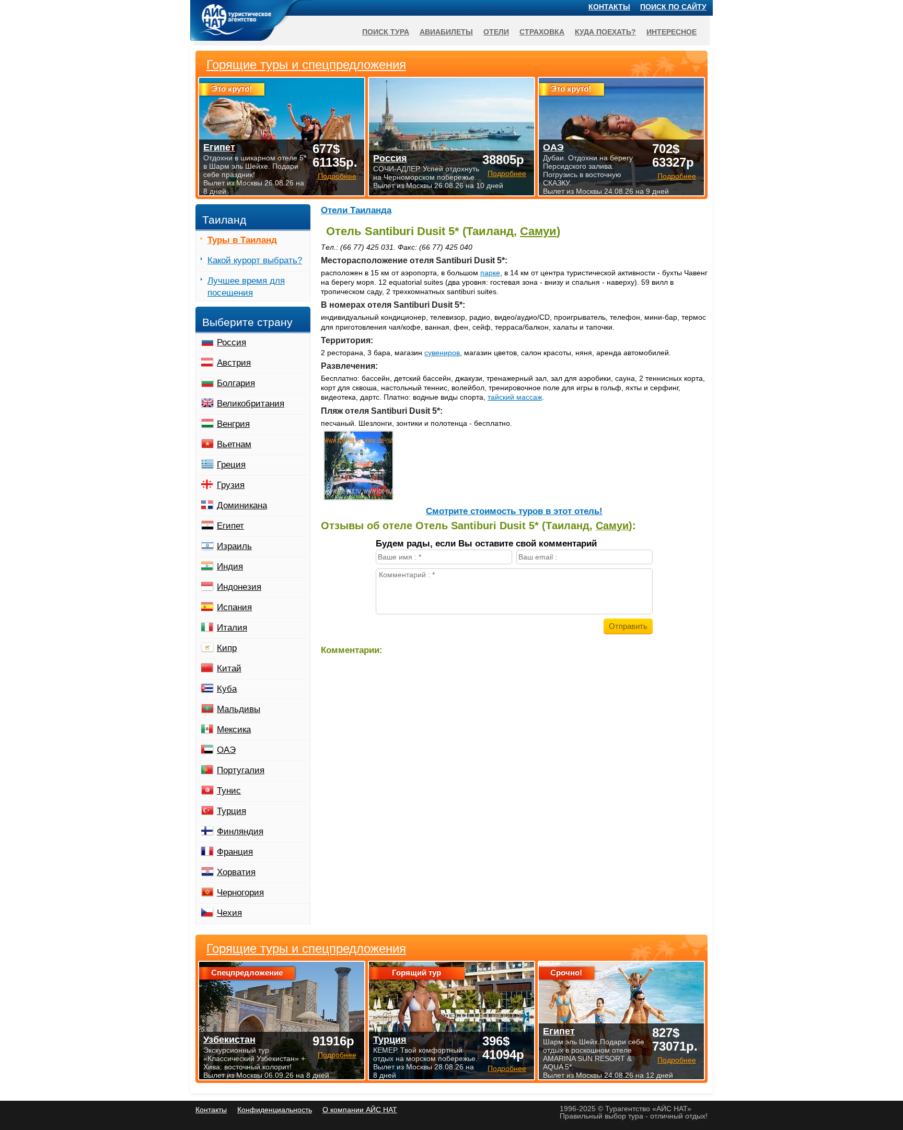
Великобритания (250, 404)
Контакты (609, 7)
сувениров (442, 352)
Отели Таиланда (356, 210)
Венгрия (233, 424)
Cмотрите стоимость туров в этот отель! (514, 511)
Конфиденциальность (274, 1109)
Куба (227, 689)
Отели (496, 32)
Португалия (240, 770)
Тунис (229, 791)
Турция (231, 811)
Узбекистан (229, 1039)
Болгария (236, 383)
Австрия (234, 363)
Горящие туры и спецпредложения (306, 949)
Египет (230, 526)
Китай (229, 668)
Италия (232, 628)
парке (490, 273)
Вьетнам (234, 444)
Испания (234, 607)
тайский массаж (515, 397)
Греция (231, 465)
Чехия (229, 913)
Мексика (234, 730)
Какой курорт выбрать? (254, 260)
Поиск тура (385, 32)
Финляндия (240, 831)
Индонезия (239, 587)
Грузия (231, 485)
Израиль (234, 546)
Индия (230, 567)
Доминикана (242, 505)
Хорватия (236, 872)
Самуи (538, 231)
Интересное (671, 32)
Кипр (227, 648)
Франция (235, 852)
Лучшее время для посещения (246, 287)
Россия (231, 342)
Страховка (541, 32)
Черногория (240, 893)
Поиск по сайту (673, 7)
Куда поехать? (605, 32)
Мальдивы (238, 709)
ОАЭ (226, 750)
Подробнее (337, 1055)
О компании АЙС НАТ (359, 1109)
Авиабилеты (446, 32)
